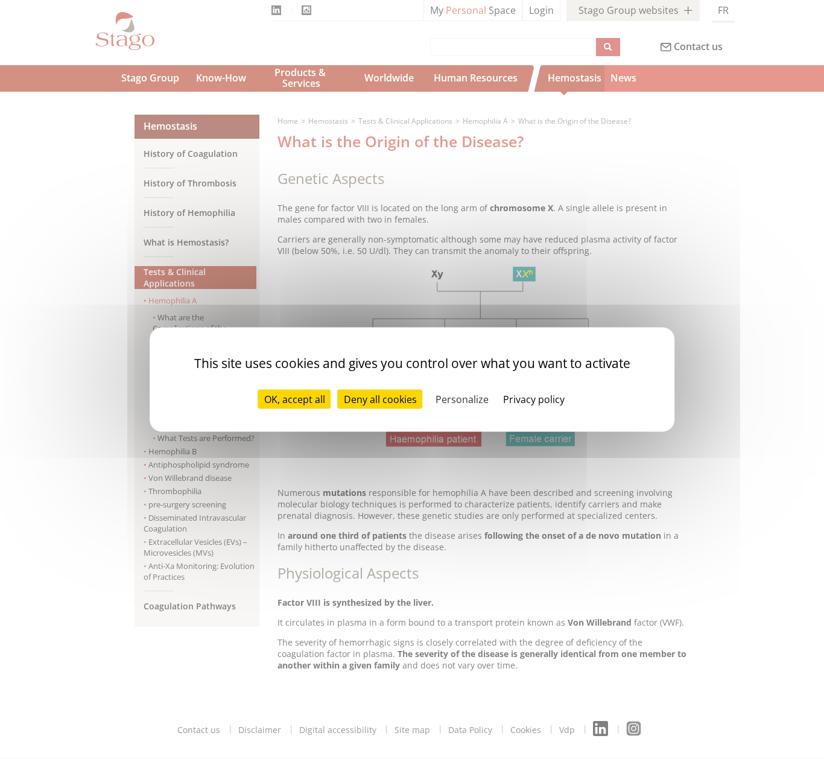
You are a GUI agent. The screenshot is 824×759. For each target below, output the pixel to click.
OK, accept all (294, 399)
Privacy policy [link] (534, 399)
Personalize (462, 399)
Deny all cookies (380, 399)
